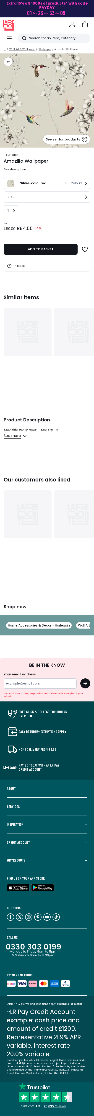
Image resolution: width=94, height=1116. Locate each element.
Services (13, 806)
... (4, 49)
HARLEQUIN (11, 155)
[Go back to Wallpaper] (8, 61)
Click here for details (69, 1004)
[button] (84, 24)
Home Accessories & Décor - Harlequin (39, 625)
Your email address (20, 674)
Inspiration (15, 824)
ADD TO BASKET (40, 249)
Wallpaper (45, 49)
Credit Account (18, 842)
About (11, 788)
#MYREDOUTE (16, 860)
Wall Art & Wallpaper (22, 49)
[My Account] (72, 24)
